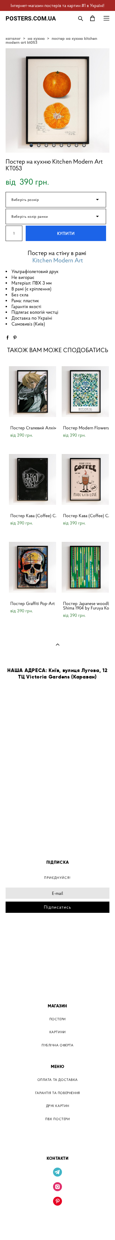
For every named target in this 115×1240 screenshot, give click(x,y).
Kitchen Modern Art (57, 260)
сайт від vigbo (58, 1226)
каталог (13, 38)
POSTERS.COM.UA (31, 18)
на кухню (36, 38)
